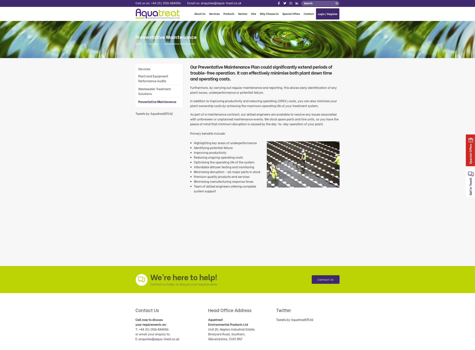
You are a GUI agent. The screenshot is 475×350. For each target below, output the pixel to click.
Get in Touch (470, 186)
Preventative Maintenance (157, 101)
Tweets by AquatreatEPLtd (154, 113)
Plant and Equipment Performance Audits (153, 78)
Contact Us (326, 279)
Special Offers (470, 153)
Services (153, 43)
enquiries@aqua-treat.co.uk (221, 3)
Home (138, 43)
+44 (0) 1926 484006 (166, 3)
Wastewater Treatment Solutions (154, 91)
